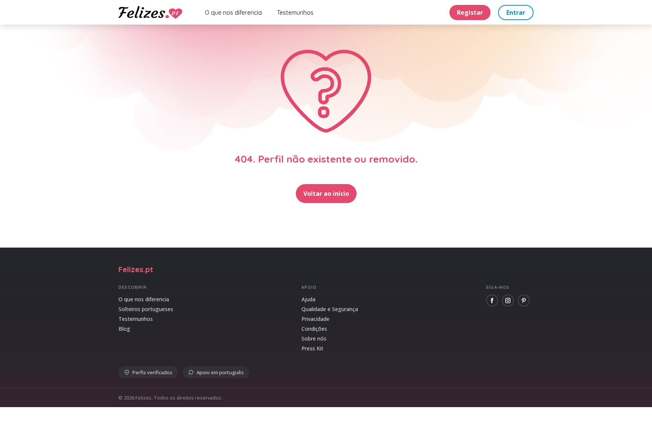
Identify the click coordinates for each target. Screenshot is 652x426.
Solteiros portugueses (145, 309)
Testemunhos (295, 12)
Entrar (515, 12)
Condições (314, 328)
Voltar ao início (326, 193)
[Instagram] (508, 300)
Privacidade (315, 318)
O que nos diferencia (233, 12)
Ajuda (308, 299)
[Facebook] (492, 300)
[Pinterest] (524, 300)
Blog (124, 328)
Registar (470, 12)
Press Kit (312, 348)
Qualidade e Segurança (329, 309)
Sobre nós (313, 338)
